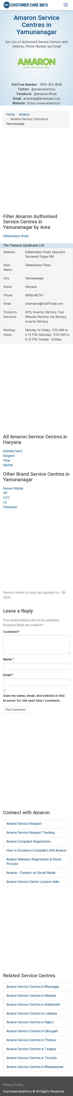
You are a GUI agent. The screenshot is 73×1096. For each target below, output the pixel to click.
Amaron (24, 114)
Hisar (6, 460)
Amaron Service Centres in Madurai (31, 996)
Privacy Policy (13, 1085)
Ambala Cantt (13, 451)
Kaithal (8, 465)
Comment (10, 632)
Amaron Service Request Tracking (30, 832)
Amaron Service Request (24, 824)
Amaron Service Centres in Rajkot (30, 1022)
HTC (6, 498)
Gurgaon (9, 456)
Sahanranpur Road (15, 236)
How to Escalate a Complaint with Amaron (36, 850)
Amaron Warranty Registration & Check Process (33, 861)
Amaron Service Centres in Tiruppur (31, 1049)
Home (10, 114)
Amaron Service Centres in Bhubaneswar (34, 1067)
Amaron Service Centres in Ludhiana (31, 1013)
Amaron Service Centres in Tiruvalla (31, 1058)
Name (7, 659)
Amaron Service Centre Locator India (32, 882)
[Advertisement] (36, 168)
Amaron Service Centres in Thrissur (31, 1040)
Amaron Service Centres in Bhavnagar (32, 987)
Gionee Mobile (13, 488)
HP (5, 493)
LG (5, 502)
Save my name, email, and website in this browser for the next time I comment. (34, 698)
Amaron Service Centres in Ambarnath (33, 1004)
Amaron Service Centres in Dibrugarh (32, 1031)
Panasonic (10, 507)
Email (7, 675)
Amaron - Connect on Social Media (30, 873)
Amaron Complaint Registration (28, 841)
